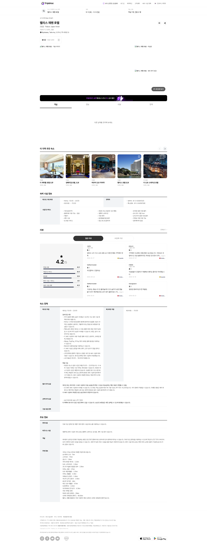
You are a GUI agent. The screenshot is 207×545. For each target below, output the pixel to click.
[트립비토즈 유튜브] (52, 538)
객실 (56, 104)
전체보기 (163, 229)
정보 (87, 104)
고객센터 (137, 3)
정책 (151, 104)
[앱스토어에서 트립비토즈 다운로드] (145, 538)
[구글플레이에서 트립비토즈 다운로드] (160, 538)
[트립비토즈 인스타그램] (42, 538)
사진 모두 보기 (159, 89)
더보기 (163, 256)
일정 (87, 9)
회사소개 (42, 517)
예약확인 (129, 3)
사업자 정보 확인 (62, 526)
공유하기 (165, 23)
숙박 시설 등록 (146, 3)
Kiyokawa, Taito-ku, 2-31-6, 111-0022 (55, 32)
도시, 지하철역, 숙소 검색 (53, 9)
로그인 (122, 3)
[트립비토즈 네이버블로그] (57, 538)
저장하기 (159, 23)
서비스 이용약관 (58, 517)
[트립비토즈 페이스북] (47, 538)
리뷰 (119, 104)
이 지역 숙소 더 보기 (47, 18)
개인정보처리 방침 (67, 517)
